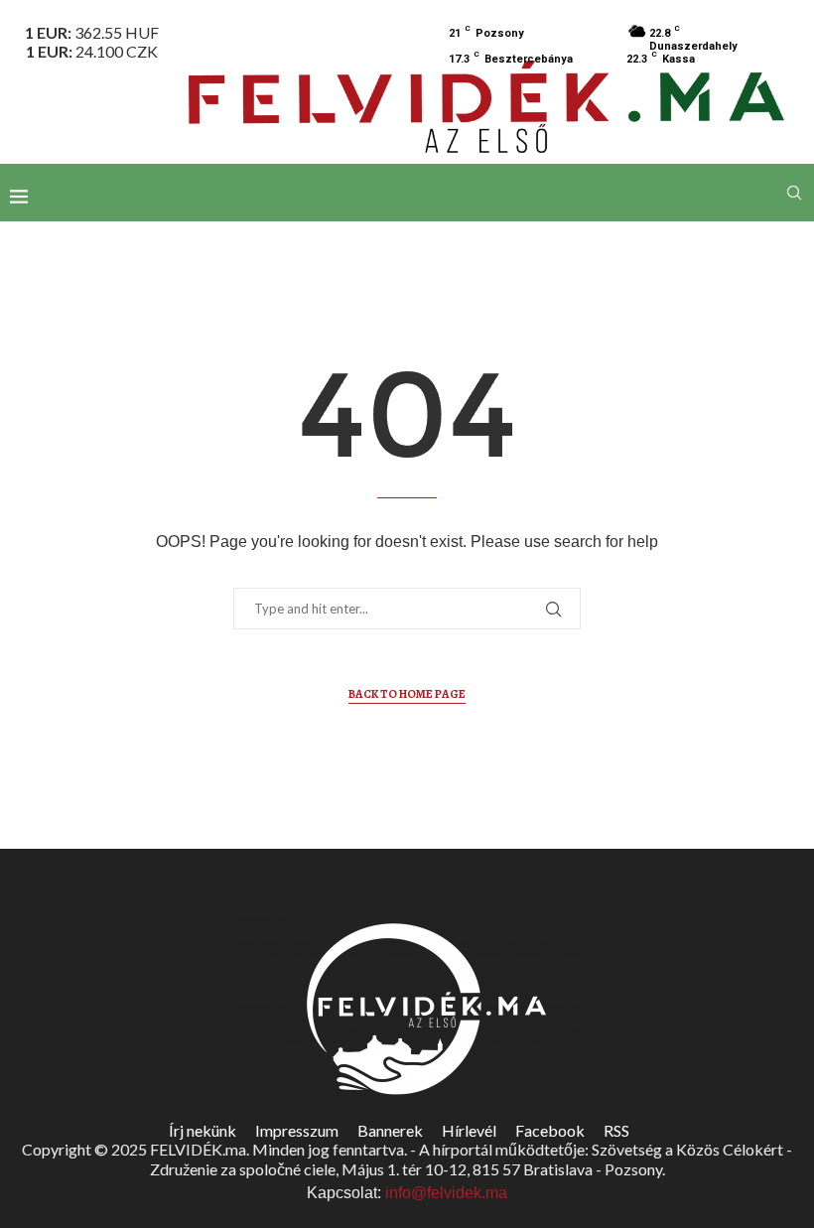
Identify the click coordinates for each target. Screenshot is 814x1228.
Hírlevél (469, 1130)
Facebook (550, 1130)
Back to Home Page (407, 694)
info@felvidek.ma (446, 1192)
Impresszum (297, 1130)
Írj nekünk (202, 1130)
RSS (616, 1130)
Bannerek (390, 1130)
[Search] (794, 192)
